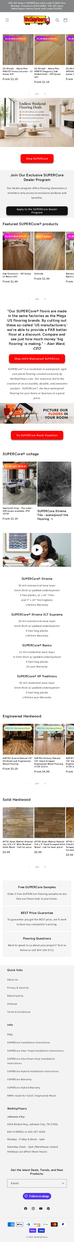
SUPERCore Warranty (19, 1079)
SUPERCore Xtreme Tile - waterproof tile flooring (52, 515)
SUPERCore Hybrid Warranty (23, 1087)
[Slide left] (29, 94)
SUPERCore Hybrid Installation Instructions (33, 1071)
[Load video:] (37, 550)
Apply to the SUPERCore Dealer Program (37, 210)
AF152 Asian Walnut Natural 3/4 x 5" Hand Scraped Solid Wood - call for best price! (49, 844)
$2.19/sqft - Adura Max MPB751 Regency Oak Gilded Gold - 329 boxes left (47, 72)
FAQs (10, 1034)
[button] (7, 20)
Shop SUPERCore (37, 158)
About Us (12, 979)
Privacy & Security (18, 987)
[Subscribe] (63, 1183)
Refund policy (15, 995)
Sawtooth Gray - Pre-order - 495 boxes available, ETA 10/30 (18, 511)
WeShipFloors (41, 1237)
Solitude (38, 273)
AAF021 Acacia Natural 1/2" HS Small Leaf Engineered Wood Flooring (18, 761)
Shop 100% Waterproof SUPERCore (37, 358)
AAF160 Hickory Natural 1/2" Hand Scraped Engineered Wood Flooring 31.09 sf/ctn (48, 762)
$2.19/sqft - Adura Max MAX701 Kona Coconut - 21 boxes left (18, 71)
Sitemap (12, 1003)
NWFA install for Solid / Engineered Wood (31, 1095)
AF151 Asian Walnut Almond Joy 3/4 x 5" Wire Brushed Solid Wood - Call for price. (18, 844)
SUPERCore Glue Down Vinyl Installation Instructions (31, 1061)
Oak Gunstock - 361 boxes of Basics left (17, 275)
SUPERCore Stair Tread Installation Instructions (35, 1050)
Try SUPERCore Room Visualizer (37, 435)
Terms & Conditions (19, 1011)
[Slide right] (45, 94)
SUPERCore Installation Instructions (28, 1042)
